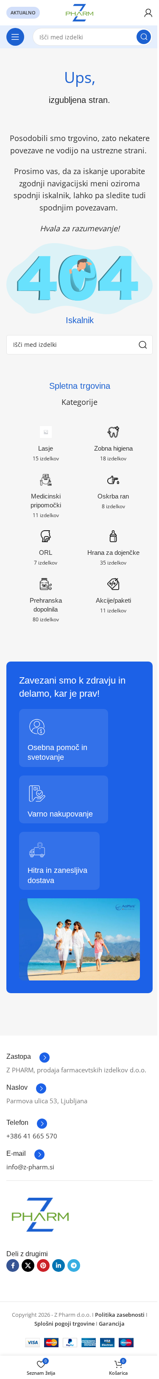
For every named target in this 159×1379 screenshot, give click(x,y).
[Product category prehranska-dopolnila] (46, 602)
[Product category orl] (46, 550)
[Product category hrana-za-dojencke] (113, 550)
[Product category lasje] (46, 446)
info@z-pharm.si (30, 1167)
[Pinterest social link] (43, 1265)
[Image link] (40, 1213)
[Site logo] (79, 12)
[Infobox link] (28, 1057)
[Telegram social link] (73, 1265)
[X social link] (28, 1265)
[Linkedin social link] (58, 1265)
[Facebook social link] (12, 1265)
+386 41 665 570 (31, 1136)
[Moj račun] (148, 12)
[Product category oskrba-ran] (113, 494)
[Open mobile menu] (15, 36)
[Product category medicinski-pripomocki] (46, 498)
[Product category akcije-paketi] (113, 598)
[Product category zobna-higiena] (113, 446)
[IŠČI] (144, 37)
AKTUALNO (23, 12)
